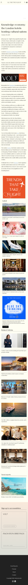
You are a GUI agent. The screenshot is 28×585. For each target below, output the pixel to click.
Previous (3, 488)
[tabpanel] (14, 487)
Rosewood (12, 85)
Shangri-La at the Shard (12, 51)
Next (25, 488)
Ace (18, 133)
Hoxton (9, 148)
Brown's (16, 162)
